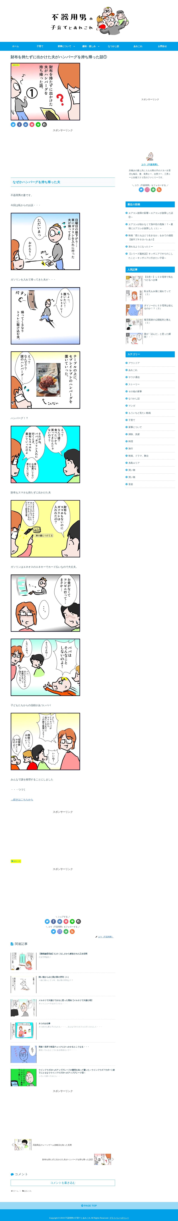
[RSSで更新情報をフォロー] (72, 931)
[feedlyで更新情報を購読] (66, 931)
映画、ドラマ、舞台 (138, 455)
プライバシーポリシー (119, 1218)
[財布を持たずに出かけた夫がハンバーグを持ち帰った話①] (25, 124)
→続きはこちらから (22, 799)
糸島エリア (134, 463)
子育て (131, 420)
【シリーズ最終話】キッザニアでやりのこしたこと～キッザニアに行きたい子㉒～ (150, 255)
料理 (130, 441)
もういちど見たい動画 (139, 413)
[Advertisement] (63, 152)
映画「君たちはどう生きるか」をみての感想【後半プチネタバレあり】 (150, 237)
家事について (135, 427)
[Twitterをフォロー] (53, 931)
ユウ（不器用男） (150, 164)
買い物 (131, 470)
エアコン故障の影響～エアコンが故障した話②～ (150, 215)
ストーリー (134, 384)
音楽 (130, 484)
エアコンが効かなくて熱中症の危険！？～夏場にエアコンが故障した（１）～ (150, 226)
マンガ (131, 405)
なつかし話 (134, 398)
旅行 (130, 448)
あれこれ (17, 861)
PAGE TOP (90, 1205)
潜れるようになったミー (140, 246)
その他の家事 (135, 391)
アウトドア (134, 363)
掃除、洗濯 (134, 434)
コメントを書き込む (62, 1182)
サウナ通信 (134, 377)
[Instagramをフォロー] (59, 931)
